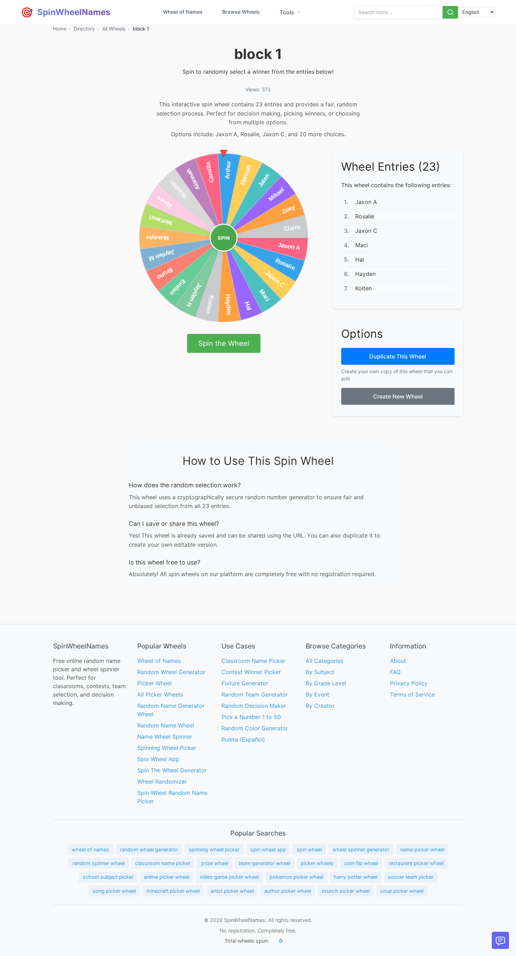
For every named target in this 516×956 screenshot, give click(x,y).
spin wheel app (268, 849)
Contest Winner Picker (251, 671)
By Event (317, 694)
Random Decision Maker (253, 705)
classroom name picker (162, 863)
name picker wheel (422, 849)
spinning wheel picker (213, 849)
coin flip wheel (361, 863)
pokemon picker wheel (296, 877)
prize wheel (214, 863)
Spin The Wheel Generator (172, 770)
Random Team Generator (254, 694)
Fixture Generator (244, 683)
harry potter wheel (355, 877)
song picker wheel (114, 891)
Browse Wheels (241, 12)
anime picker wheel (166, 877)
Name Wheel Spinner (164, 736)
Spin (224, 238)
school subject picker (108, 877)
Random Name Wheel (165, 725)
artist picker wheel (232, 891)
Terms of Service (412, 694)
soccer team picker (410, 877)
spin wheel (309, 849)
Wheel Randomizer (162, 781)
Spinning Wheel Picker (166, 747)
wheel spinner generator (360, 849)
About (398, 660)
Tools (286, 12)
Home (59, 29)
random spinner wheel (98, 863)
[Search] (450, 12)
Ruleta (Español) (243, 739)
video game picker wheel (229, 877)
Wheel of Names (183, 12)
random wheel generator (149, 849)
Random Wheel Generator (171, 671)
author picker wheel (287, 891)
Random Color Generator (254, 728)
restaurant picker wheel (416, 863)
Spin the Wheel (223, 343)
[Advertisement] (81, 255)
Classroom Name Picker (253, 660)
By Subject (320, 671)
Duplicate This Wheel (397, 356)
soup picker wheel (401, 891)
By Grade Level (326, 683)
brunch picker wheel (346, 891)
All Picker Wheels (160, 694)
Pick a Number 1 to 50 (251, 716)
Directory (84, 29)
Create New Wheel (398, 396)
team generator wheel (264, 863)
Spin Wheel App (158, 759)
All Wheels (113, 29)
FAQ (395, 671)
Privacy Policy (409, 683)
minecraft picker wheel (173, 891)
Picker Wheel (154, 683)
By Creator (320, 705)
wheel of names (90, 849)
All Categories (324, 660)
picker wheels (317, 863)
